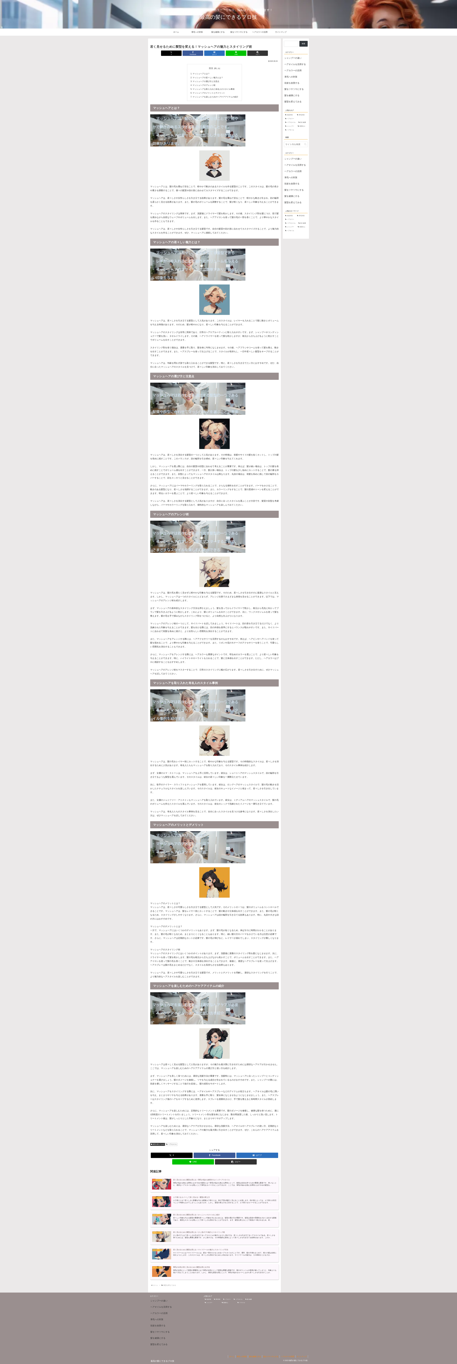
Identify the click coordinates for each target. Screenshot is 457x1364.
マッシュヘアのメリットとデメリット (209, 93)
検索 (303, 44)
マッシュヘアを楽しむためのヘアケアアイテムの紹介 (215, 97)
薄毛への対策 (242, 1356)
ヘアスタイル (172, 1144)
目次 (211, 68)
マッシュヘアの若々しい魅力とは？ (208, 77)
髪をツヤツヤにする (270, 1356)
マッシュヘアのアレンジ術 (204, 85)
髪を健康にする (255, 1356)
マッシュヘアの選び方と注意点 (206, 81)
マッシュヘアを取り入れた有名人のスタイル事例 (213, 89)
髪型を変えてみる (158, 1144)
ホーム (231, 1356)
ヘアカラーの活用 (287, 1356)
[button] (257, 53)
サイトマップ (302, 1356)
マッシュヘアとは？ (201, 74)
